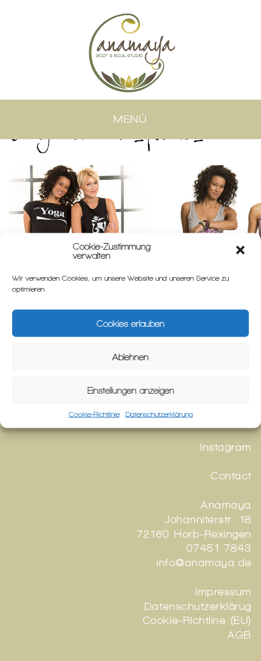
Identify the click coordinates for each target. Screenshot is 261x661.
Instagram (226, 447)
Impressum (223, 591)
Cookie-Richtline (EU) (197, 620)
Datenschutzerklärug (198, 606)
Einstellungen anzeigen (130, 390)
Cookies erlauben (130, 323)
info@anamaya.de (204, 562)
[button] (241, 251)
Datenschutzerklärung (159, 414)
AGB (240, 634)
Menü (130, 119)
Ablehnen (130, 356)
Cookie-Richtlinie (94, 414)
